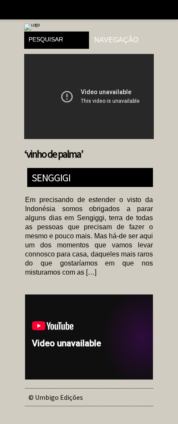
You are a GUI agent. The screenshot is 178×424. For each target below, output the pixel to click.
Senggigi (51, 177)
